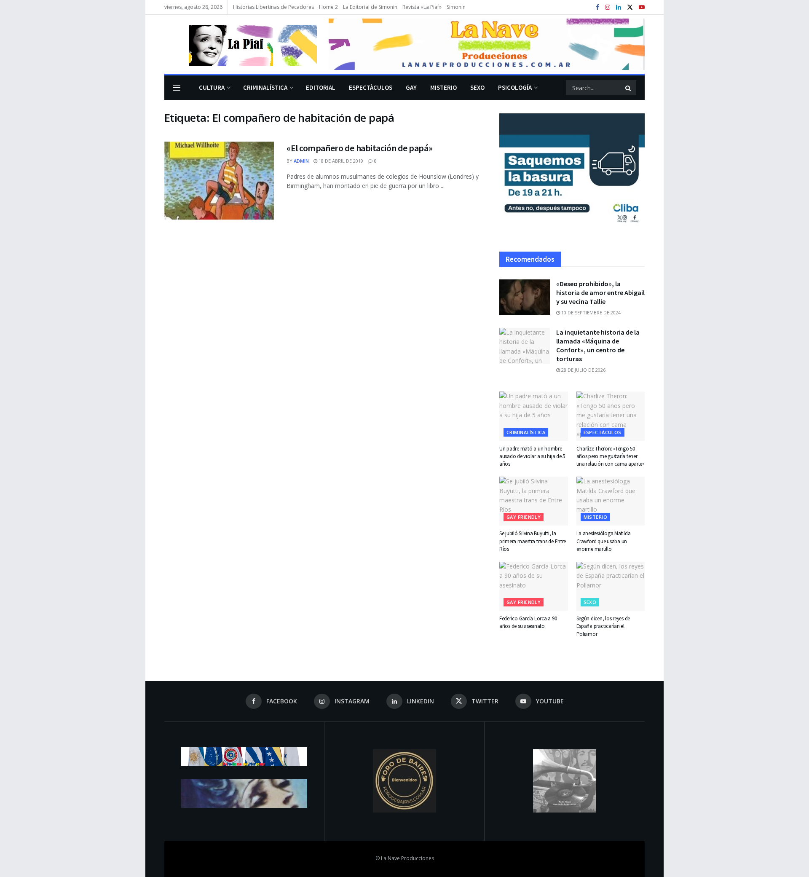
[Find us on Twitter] (630, 7)
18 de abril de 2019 (340, 161)
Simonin (456, 7)
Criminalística (265, 87)
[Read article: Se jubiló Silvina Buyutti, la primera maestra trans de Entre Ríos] (533, 501)
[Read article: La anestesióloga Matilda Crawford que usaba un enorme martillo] (610, 501)
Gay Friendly (523, 517)
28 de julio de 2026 (582, 370)
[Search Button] (628, 87)
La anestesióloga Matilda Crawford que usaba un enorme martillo (603, 541)
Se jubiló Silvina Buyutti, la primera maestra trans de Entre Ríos (532, 541)
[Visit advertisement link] (487, 44)
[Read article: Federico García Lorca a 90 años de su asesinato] (533, 586)
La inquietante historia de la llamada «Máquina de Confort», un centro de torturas (598, 345)
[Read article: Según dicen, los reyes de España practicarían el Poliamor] (610, 586)
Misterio (443, 87)
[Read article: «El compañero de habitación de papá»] (219, 181)
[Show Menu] (176, 88)
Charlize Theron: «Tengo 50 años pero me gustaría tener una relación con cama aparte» (610, 456)
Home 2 (328, 7)
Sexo (477, 87)
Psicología (515, 87)
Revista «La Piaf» (422, 7)
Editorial (320, 87)
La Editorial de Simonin (370, 7)
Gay (411, 87)
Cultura (212, 87)
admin (301, 161)
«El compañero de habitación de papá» (359, 148)
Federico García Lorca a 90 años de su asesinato (528, 622)
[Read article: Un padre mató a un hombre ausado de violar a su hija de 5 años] (533, 416)
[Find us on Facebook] (597, 7)
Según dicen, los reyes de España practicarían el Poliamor (603, 626)
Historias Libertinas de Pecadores (273, 7)
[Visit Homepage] (240, 44)
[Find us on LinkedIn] (618, 7)
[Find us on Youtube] (642, 7)
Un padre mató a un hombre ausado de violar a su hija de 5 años (532, 456)
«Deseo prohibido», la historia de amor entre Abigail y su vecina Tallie (600, 292)
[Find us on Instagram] (607, 7)
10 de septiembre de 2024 (590, 312)
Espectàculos (370, 87)
